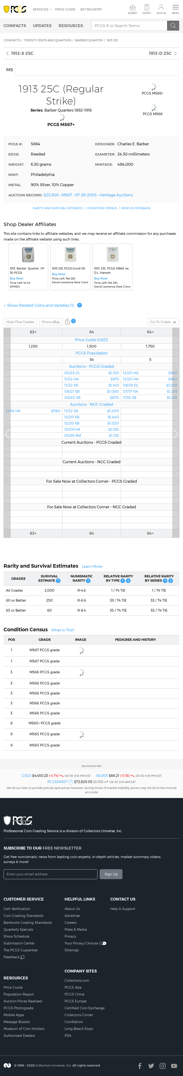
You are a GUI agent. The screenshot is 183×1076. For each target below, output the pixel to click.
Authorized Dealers (19, 1036)
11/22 (91, 379)
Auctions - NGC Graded (91, 404)
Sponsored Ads (91, 766)
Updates (42, 25)
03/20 (91, 398)
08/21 (91, 391)
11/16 (150, 398)
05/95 (91, 436)
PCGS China (74, 994)
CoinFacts (15, 25)
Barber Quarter (89, 40)
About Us (72, 909)
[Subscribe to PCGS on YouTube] (174, 1066)
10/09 (91, 429)
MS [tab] (9, 69)
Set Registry (91, 9)
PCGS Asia (73, 987)
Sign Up (111, 874)
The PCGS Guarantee (21, 950)
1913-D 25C (160, 53)
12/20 (91, 417)
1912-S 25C (22, 53)
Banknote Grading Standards (28, 922)
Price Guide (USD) (91, 339)
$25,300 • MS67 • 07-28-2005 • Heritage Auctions (88, 195)
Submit (132, 13)
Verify (146, 13)
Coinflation (74, 1022)
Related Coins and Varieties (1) (40, 305)
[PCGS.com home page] (16, 9)
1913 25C (112, 40)
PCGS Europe (75, 1001)
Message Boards (17, 1022)
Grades (20, 322)
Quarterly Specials (18, 929)
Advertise (72, 916)
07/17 (150, 391)
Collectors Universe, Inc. (53, 1065)
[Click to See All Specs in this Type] (128, 581)
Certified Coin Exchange (85, 1008)
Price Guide (65, 9)
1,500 (92, 346)
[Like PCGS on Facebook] (140, 1066)
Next (175, 433)
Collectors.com (77, 980)
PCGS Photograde (18, 1008)
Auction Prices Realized (23, 1001)
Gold (26, 776)
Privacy (70, 936)
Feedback (12, 957)
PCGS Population (92, 353)
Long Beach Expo (79, 1029)
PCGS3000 (57, 782)
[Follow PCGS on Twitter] (151, 1066)
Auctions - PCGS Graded (91, 366)
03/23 (91, 373)
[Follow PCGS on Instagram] (162, 1066)
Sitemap (72, 950)
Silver (102, 776)
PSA (68, 1036)
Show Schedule (16, 936)
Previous (7, 433)
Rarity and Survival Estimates (58, 208)
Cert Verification (17, 909)
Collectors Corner (79, 1015)
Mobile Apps (14, 1015)
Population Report (19, 994)
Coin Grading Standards (23, 916)
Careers (70, 922)
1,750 (150, 346)
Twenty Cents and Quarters (47, 40)
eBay (51, 322)
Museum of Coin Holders (24, 1029)
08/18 (150, 385)
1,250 (33, 346)
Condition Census (102, 208)
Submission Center (19, 943)
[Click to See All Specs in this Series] (170, 581)
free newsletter (62, 848)
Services (40, 9)
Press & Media (76, 929)
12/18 (33, 411)
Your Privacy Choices (81, 943)
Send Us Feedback (135, 208)
